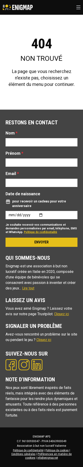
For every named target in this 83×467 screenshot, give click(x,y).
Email (12, 173)
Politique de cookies (57, 450)
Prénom (14, 153)
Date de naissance (23, 193)
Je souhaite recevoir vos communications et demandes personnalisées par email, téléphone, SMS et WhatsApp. (41, 228)
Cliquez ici (61, 314)
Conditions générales (23, 454)
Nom (12, 133)
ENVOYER (41, 242)
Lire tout (28, 288)
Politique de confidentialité (40, 232)
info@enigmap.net (47, 457)
